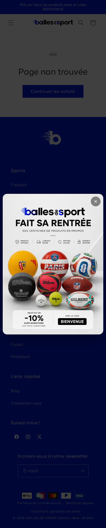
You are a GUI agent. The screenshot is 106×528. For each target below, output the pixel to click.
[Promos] (53, 264)
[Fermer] (96, 201)
